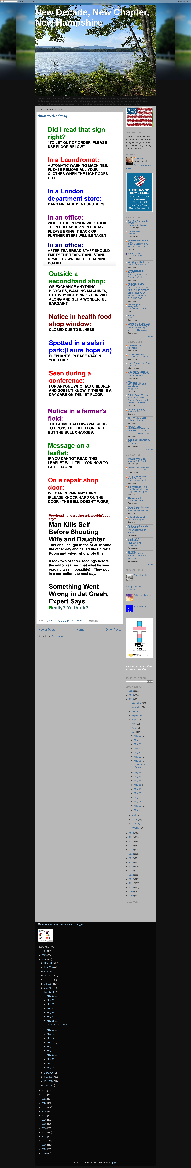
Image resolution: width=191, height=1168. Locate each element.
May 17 (138, 776)
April (134, 815)
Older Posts (113, 629)
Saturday (132, 365)
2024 (131, 699)
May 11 (138, 785)
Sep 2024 (49, 975)
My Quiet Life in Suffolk (136, 272)
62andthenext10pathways (139, 441)
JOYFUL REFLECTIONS (135, 553)
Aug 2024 (49, 979)
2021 (131, 841)
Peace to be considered (139, 356)
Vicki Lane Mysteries (138, 262)
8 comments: (78, 620)
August (135, 719)
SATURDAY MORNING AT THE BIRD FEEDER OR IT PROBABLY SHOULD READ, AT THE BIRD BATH (139, 292)
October (136, 711)
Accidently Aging (136, 409)
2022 (131, 837)
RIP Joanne (133, 348)
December (137, 703)
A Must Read (140, 606)
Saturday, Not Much (137, 480)
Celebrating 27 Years (138, 308)
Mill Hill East (133, 443)
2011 (131, 883)
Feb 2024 (49, 1081)
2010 (131, 887)
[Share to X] (94, 621)
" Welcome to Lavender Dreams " (137, 383)
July (134, 724)
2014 (131, 870)
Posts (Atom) (58, 636)
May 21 (138, 761)
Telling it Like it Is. (142, 595)
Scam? (131, 317)
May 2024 (49, 992)
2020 (131, 845)
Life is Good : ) (135, 231)
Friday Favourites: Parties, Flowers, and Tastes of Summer (138, 400)
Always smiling (135, 498)
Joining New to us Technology (134, 587)
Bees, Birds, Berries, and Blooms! (138, 508)
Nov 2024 (49, 967)
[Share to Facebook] (96, 621)
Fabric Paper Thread (138, 395)
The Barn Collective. (137, 225)
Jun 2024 (49, 988)
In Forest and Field (137, 487)
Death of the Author (137, 264)
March (135, 819)
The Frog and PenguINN (134, 305)
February (136, 823)
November (137, 707)
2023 (131, 833)
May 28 (138, 744)
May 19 (138, 772)
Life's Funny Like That (139, 363)
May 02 (138, 810)
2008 (131, 896)
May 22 (138, 757)
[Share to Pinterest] (97, 621)
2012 (131, 879)
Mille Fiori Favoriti (137, 517)
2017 (131, 858)
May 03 (138, 806)
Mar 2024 (49, 1077)
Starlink (131, 234)
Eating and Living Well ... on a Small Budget (139, 325)
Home (80, 629)
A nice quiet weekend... (139, 511)
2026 (131, 691)
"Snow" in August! (136, 519)
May (134, 732)
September (137, 715)
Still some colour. (136, 500)
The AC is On (134, 253)
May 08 (138, 793)
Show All (149, 336)
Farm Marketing (135, 375)
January (136, 828)
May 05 (138, 801)
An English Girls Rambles (136, 285)
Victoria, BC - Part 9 (137, 461)
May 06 (138, 797)
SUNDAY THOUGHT (137, 470)
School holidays (135, 420)
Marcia (139, 158)
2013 (131, 875)
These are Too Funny (52, 116)
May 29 (138, 740)
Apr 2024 (49, 1073)
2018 (131, 854)
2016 (131, 862)
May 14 (138, 780)
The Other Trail (135, 255)
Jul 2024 (48, 984)
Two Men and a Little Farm (138, 241)
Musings (132, 315)
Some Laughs (140, 575)
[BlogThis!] (92, 621)
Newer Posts (46, 629)
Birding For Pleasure (138, 467)
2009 (131, 891)
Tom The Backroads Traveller (138, 222)
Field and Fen (134, 345)
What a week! (134, 411)
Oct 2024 (49, 971)
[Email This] (90, 621)
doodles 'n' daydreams (133, 540)
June (134, 728)
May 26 (138, 748)
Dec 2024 (49, 963)
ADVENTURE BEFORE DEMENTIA (138, 428)
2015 (131, 866)
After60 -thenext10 (137, 418)
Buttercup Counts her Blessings (139, 527)
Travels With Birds (137, 459)
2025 (131, 695)
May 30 (138, 736)
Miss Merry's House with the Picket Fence (138, 373)
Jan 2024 (49, 1085)
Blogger (112, 1162)
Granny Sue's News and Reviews (138, 477)
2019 (131, 850)
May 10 (138, 789)
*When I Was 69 (136, 354)
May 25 (138, 752)
